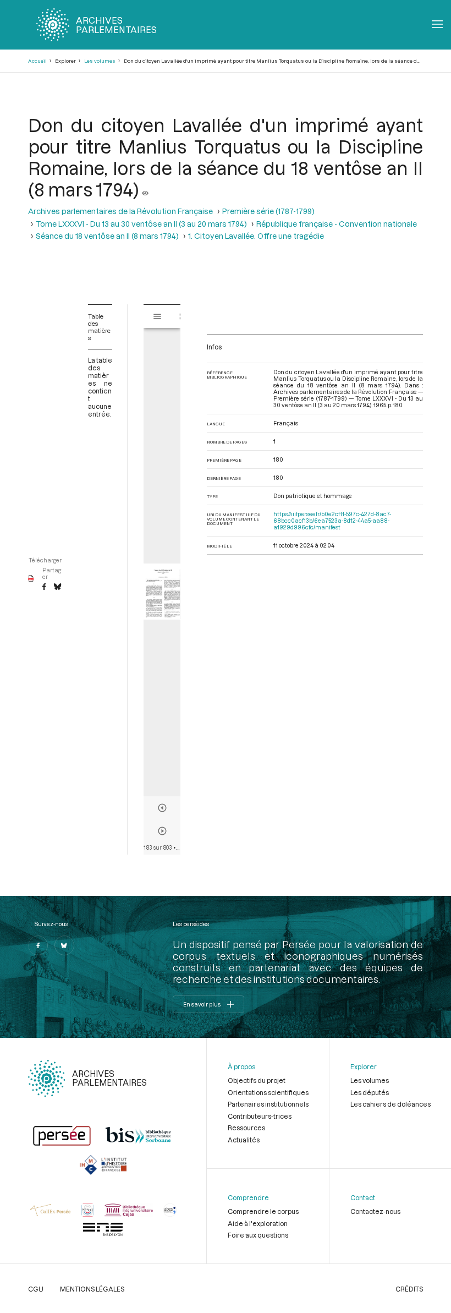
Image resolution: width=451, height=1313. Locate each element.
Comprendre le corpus (263, 1211)
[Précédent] (162, 807)
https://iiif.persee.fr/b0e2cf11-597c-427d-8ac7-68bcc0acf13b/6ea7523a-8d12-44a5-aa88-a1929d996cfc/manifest (332, 520)
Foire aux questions (258, 1235)
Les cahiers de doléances (390, 1104)
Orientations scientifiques (268, 1092)
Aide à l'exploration (258, 1223)
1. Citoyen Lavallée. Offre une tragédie (256, 235)
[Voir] (145, 189)
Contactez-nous (375, 1211)
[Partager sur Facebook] (44, 587)
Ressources (246, 1127)
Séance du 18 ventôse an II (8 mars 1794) (107, 235)
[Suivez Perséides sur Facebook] (38, 945)
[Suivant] (162, 830)
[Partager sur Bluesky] (57, 587)
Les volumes (100, 61)
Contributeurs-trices (260, 1116)
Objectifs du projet (256, 1080)
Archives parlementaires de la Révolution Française (120, 211)
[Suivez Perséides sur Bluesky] (64, 945)
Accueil (37, 61)
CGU (35, 1289)
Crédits (409, 1289)
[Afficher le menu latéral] (157, 316)
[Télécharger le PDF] (31, 579)
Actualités (244, 1140)
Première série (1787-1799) (268, 211)
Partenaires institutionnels (268, 1104)
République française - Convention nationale (336, 223)
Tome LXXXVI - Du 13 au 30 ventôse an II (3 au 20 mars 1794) (141, 223)
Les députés (369, 1092)
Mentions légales (92, 1289)
